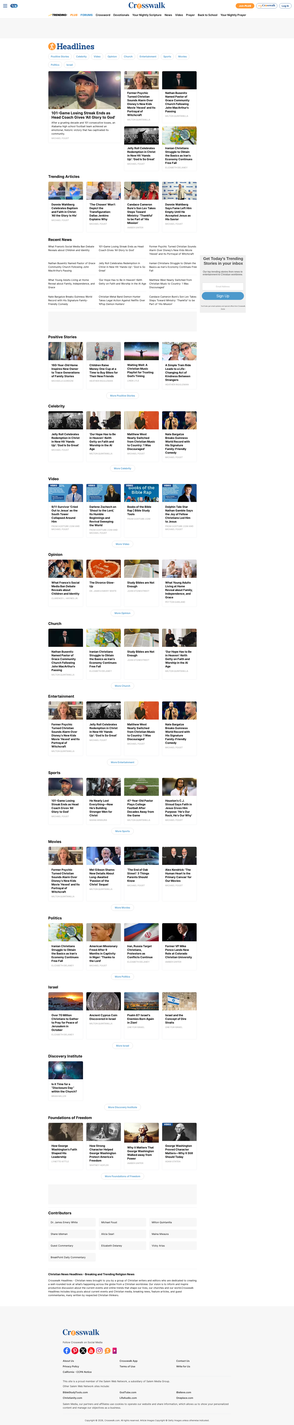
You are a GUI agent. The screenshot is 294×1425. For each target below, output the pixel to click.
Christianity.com (72, 1397)
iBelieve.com (183, 1392)
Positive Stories (60, 56)
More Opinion (122, 613)
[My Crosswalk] (266, 5)
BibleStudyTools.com (75, 1392)
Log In (285, 5)
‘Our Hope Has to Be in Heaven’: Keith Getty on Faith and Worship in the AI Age (122, 281)
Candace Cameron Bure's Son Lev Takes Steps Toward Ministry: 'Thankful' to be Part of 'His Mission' (172, 300)
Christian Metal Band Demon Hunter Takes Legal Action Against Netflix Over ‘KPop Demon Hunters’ (122, 300)
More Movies (122, 907)
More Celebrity (122, 468)
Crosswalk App (129, 1360)
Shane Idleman (59, 1233)
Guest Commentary (62, 1245)
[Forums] (107, 1350)
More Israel (122, 1045)
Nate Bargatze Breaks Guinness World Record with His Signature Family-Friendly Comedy (70, 300)
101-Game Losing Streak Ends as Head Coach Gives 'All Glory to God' (121, 248)
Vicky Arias (158, 1245)
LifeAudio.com (128, 1397)
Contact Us (183, 1360)
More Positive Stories (122, 395)
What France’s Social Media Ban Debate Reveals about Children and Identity (71, 248)
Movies (182, 56)
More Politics (122, 976)
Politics (55, 64)
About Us (68, 1360)
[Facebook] (66, 1350)
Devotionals (121, 15)
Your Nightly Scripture (147, 15)
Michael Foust (109, 1222)
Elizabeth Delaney (111, 1245)
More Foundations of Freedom (122, 1176)
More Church (122, 685)
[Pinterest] (75, 1350)
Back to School (207, 15)
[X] (83, 1350)
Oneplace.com (184, 1397)
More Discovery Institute (122, 1107)
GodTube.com (128, 1392)
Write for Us (183, 1366)
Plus (73, 15)
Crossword (103, 15)
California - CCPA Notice (77, 1371)
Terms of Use (127, 1366)
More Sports (122, 831)
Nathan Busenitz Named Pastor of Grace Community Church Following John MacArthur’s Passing (71, 267)
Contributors (59, 1213)
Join (245, 5)
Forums (87, 15)
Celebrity (81, 56)
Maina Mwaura (160, 1233)
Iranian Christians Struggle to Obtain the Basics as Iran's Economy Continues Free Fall (173, 267)
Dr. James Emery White (64, 1222)
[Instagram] (99, 1350)
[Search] (14, 6)
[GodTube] (115, 1350)
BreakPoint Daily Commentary (68, 1257)
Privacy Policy (71, 1366)
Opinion (112, 56)
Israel (69, 64)
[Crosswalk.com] (147, 5)
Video (179, 15)
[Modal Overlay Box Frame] (223, 284)
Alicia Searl (107, 1233)
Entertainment (148, 56)
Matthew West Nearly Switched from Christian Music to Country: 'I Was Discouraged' (170, 283)
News (168, 15)
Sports (167, 56)
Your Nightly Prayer (233, 15)
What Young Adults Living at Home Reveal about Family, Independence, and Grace (71, 283)
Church (128, 56)
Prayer (190, 15)
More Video (122, 544)
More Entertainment (122, 762)
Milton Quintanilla (162, 1222)
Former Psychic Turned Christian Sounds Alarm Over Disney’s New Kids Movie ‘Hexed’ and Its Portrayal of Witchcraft (172, 250)
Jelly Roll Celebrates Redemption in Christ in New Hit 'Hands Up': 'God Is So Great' (122, 267)
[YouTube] (91, 1350)
